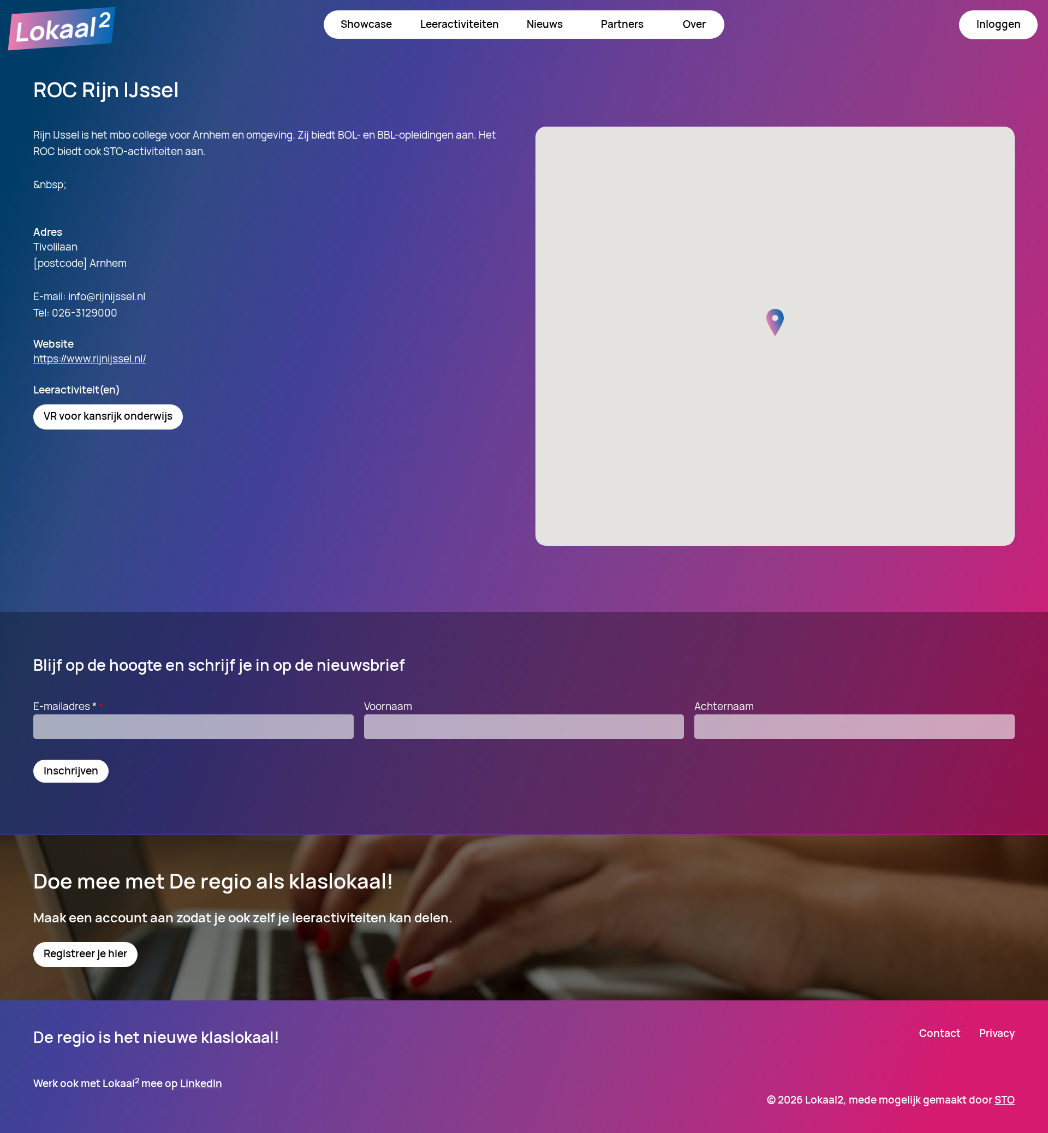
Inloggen (998, 24)
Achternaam (724, 706)
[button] (775, 322)
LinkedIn (201, 1083)
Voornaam (388, 706)
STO (1005, 1100)
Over (694, 24)
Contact (940, 1033)
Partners (622, 24)
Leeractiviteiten (459, 24)
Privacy (997, 1033)
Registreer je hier (85, 953)
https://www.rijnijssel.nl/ (89, 358)
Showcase (366, 24)
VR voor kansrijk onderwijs (108, 416)
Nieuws (545, 24)
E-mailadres (65, 706)
